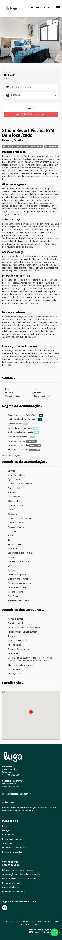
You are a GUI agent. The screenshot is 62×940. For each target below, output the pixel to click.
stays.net (47, 930)
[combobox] (34, 95)
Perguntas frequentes (12, 839)
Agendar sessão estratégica (15, 848)
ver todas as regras (11, 455)
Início (4, 826)
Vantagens (7, 830)
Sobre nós (7, 843)
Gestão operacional (11, 883)
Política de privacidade (12, 852)
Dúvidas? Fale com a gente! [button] (33, 114)
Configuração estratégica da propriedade (21, 874)
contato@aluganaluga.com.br (16, 794)
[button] (2, 50)
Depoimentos (8, 835)
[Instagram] (4, 907)
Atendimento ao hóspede (13, 891)
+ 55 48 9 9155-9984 (11, 775)
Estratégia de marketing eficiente (17, 870)
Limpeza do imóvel (10, 887)
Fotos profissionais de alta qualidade (19, 878)
